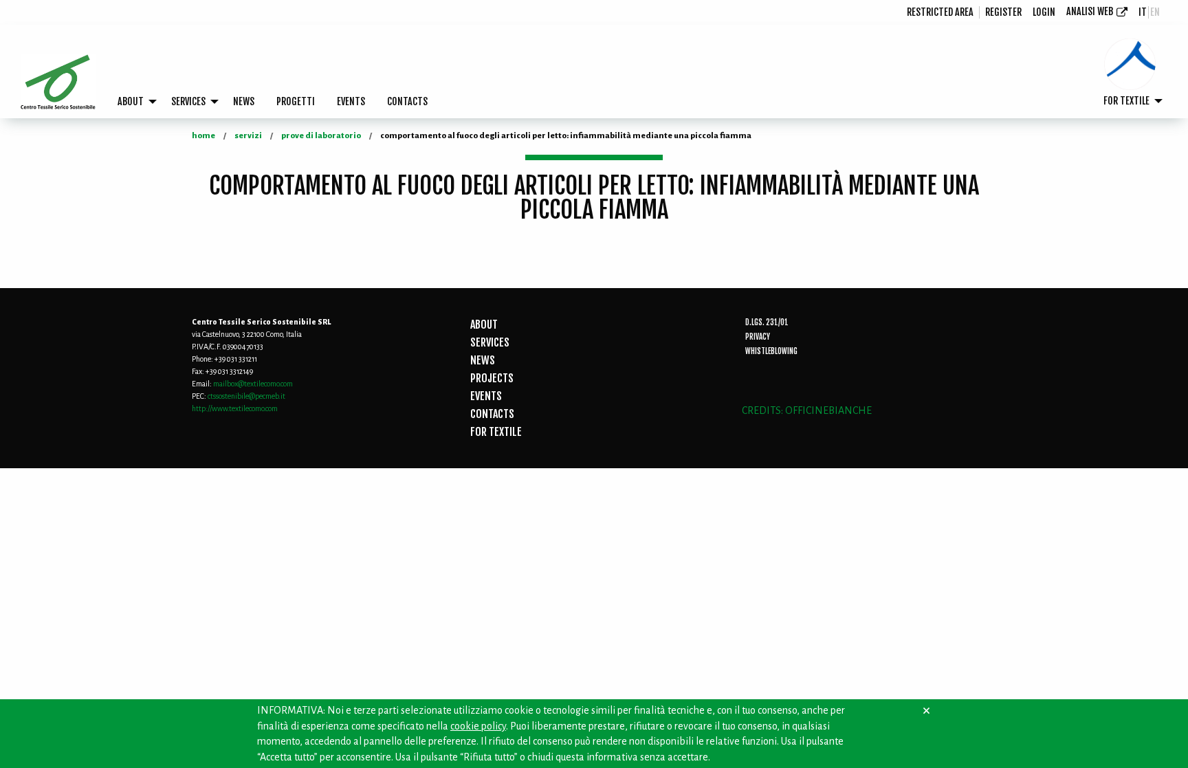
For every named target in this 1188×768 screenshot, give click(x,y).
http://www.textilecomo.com (235, 408)
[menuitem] (940, 12)
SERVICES (188, 101)
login (1044, 12)
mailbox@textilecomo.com (253, 384)
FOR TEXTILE (1126, 101)
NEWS (243, 101)
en (1155, 12)
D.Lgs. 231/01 (767, 322)
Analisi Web (1089, 11)
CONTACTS (407, 101)
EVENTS (351, 101)
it (1142, 12)
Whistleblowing (771, 351)
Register (1003, 12)
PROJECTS (492, 378)
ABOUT (131, 101)
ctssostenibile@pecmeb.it (246, 396)
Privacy (757, 337)
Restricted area (940, 12)
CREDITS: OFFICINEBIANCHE (807, 410)
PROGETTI (295, 101)
